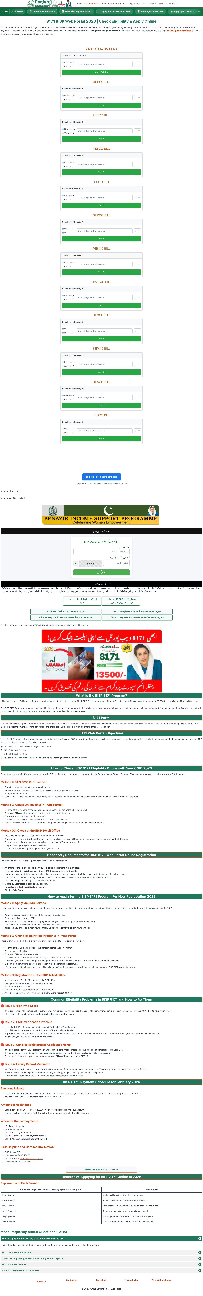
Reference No (69, 62)
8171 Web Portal (91, 3)
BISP (79, 3)
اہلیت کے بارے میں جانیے (101, 531)
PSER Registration (131, 3)
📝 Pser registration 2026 (142, 11)
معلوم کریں (101, 572)
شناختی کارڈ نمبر (125, 546)
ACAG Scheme (149, 3)
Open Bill (101, 105)
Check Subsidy (101, 72)
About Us (41, 1281)
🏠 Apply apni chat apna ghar (177, 11)
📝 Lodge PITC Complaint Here (101, 477)
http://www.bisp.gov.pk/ (31, 1158)
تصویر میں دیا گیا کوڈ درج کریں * (120, 557)
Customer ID (69, 66)
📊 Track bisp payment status (68, 11)
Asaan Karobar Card (111, 3)
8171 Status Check (167, 3)
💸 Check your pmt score (33, 11)
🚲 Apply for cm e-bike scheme (106, 11)
